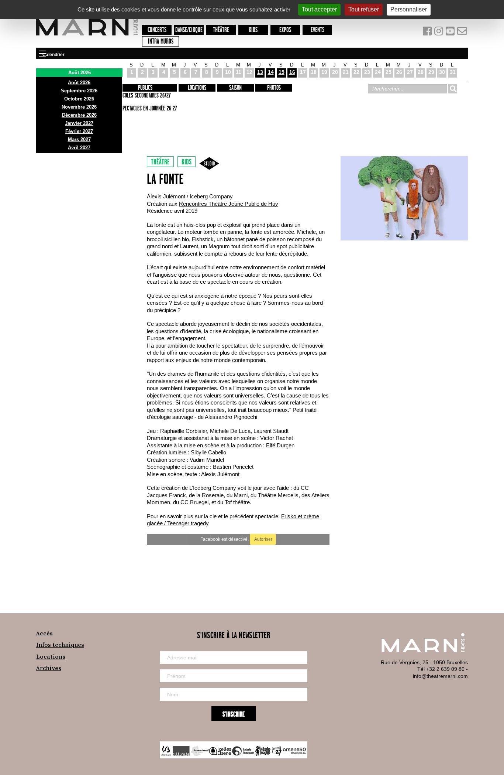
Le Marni (87, 36)
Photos (274, 88)
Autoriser (262, 539)
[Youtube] (451, 33)
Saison (235, 88)
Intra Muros (160, 41)
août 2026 (79, 82)
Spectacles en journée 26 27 (148, 108)
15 (281, 72)
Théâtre (221, 30)
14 (271, 72)
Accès (44, 633)
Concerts (157, 30)
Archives (48, 668)
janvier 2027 (79, 123)
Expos (285, 30)
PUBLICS (145, 88)
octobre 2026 (79, 99)
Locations (197, 88)
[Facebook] (428, 33)
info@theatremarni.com (440, 676)
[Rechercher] (452, 88)
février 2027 (79, 131)
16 (292, 72)
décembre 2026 (79, 115)
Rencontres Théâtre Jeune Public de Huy (228, 204)
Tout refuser (363, 9)
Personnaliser (408, 9)
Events (317, 30)
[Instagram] (439, 33)
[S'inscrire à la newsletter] (462, 33)
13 (260, 72)
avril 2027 (79, 147)
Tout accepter (319, 9)
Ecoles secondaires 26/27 (145, 95)
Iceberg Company (211, 196)
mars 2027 (79, 139)
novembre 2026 (79, 107)
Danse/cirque (189, 30)
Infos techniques (60, 644)
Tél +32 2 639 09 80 (441, 669)
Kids (253, 30)
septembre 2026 (79, 90)
